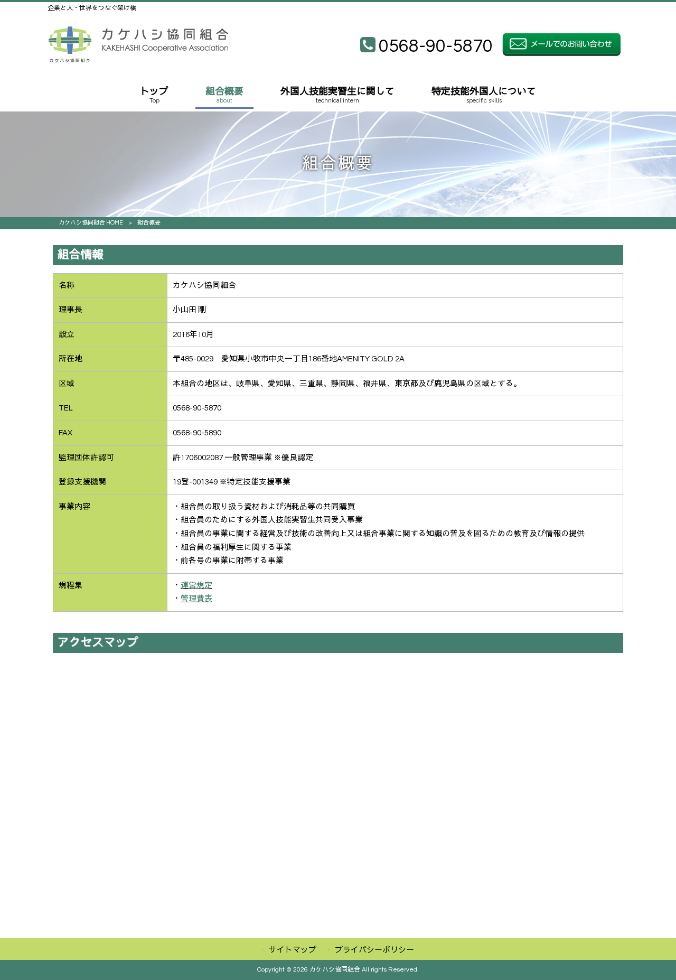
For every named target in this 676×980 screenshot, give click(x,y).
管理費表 (196, 599)
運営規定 (196, 586)
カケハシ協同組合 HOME (91, 223)
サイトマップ (292, 950)
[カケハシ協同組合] (138, 60)
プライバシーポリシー (374, 950)
